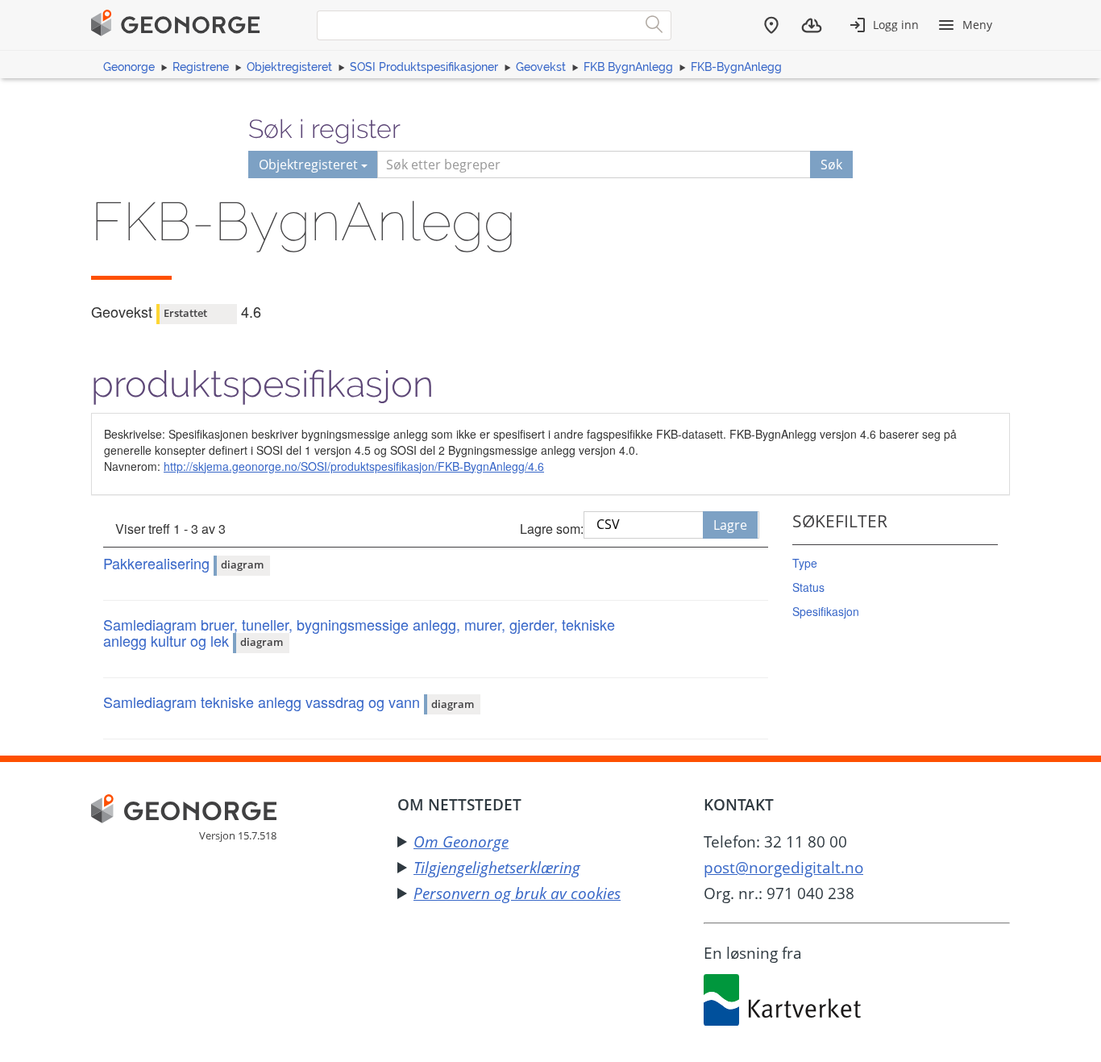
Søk (831, 164)
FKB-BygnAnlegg (736, 66)
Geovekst (541, 66)
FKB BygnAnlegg (628, 66)
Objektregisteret (289, 66)
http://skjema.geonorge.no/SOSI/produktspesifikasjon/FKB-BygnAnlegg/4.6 (354, 466)
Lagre (730, 525)
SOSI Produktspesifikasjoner (424, 66)
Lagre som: (552, 528)
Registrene (200, 66)
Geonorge (129, 66)
